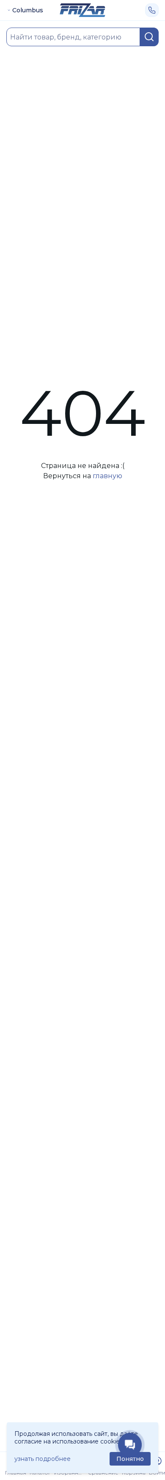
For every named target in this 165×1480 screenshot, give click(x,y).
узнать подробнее (42, 1459)
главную (107, 476)
